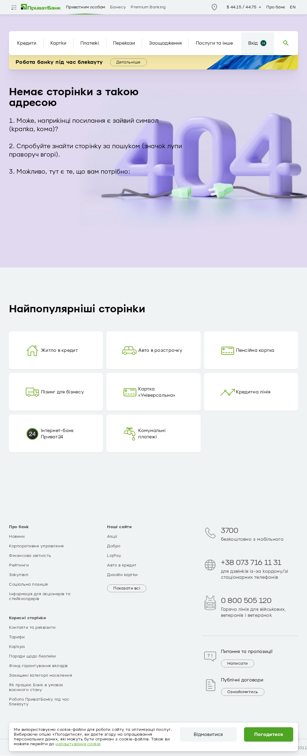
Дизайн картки (122, 574)
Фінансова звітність (30, 555)
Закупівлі (18, 574)
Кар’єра (17, 646)
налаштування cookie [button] (78, 744)
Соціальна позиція (28, 584)
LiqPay (114, 555)
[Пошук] (286, 43)
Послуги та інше (214, 43)
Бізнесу (118, 7)
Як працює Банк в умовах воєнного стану (36, 687)
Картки (58, 43)
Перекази (124, 43)
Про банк (275, 7)
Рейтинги (19, 565)
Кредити (26, 43)
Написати (237, 663)
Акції (112, 536)
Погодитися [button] (268, 734)
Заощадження (165, 43)
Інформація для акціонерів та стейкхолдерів (39, 596)
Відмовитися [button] (208, 734)
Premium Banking (148, 7)
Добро (114, 546)
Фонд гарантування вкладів (38, 665)
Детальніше (128, 62)
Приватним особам (85, 7)
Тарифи (17, 637)
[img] (41, 7)
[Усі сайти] (14, 7)
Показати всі (126, 588)
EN (293, 7)
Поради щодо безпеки (32, 656)
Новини (17, 536)
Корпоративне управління (36, 546)
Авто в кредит (122, 565)
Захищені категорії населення (40, 675)
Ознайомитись (242, 692)
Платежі (89, 43)
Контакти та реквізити (32, 627)
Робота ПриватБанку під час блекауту (39, 702)
